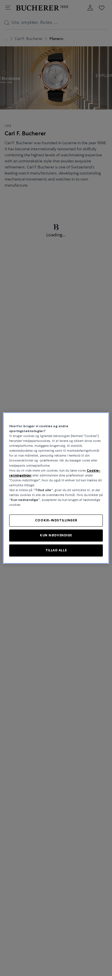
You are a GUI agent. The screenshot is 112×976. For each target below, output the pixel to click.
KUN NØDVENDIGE (56, 535)
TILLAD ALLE (56, 550)
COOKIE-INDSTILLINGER (56, 520)
